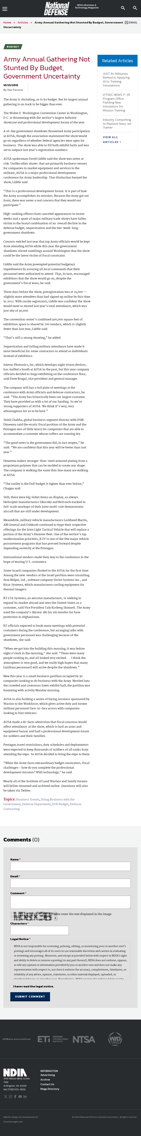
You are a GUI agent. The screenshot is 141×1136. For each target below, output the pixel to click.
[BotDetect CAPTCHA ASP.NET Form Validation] (31, 916)
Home (7, 22)
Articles (23, 22)
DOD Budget (60, 804)
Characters (19, 923)
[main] (70, 526)
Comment (18, 893)
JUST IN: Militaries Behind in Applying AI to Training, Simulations (116, 79)
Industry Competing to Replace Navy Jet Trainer (117, 123)
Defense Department (36, 804)
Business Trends (27, 799)
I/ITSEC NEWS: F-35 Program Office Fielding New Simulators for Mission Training (116, 102)
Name (15, 859)
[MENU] (5, 8)
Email (133, 22)
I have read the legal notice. (33, 986)
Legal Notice (20, 939)
